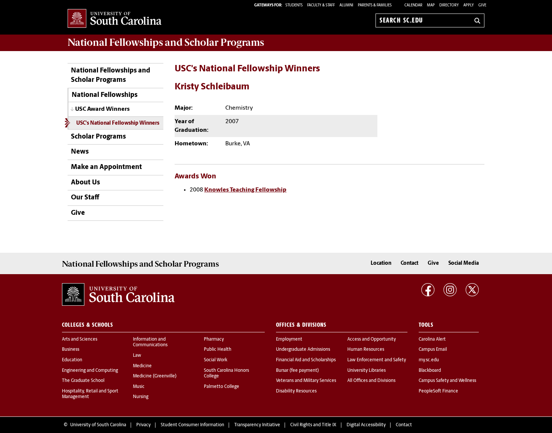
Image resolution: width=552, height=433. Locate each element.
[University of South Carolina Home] (114, 19)
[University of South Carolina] (118, 294)
